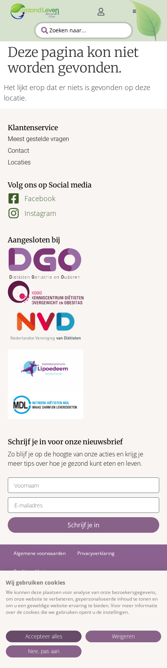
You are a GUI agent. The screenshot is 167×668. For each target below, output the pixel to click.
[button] (134, 11)
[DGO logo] (46, 264)
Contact (18, 150)
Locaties (19, 162)
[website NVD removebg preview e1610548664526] (46, 326)
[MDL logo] (46, 405)
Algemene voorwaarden (40, 553)
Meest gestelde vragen (38, 139)
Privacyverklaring (96, 553)
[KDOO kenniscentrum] (46, 292)
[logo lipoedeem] (46, 370)
